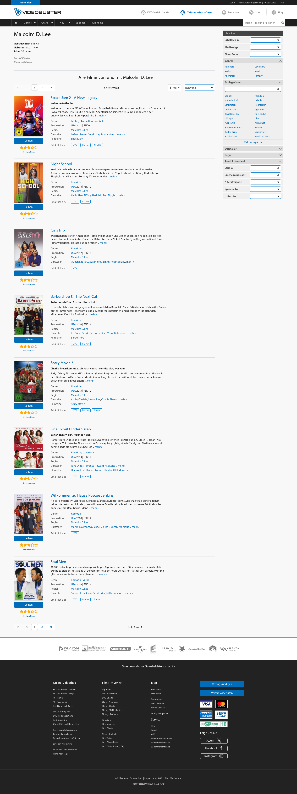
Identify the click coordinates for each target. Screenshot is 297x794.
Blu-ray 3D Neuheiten (112, 710)
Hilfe (153, 726)
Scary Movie (78, 404)
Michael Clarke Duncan (104, 526)
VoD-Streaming (60, 719)
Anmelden (26, 2)
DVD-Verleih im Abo (158, 12)
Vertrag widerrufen (222, 693)
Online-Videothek (64, 683)
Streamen (233, 12)
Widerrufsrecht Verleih (161, 738)
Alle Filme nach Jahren (63, 706)
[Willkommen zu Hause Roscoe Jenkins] (28, 514)
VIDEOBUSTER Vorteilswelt (65, 749)
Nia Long (110, 465)
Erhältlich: (58, 145)
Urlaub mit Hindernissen (71, 428)
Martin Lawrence (80, 526)
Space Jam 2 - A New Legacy (74, 97)
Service (155, 719)
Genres (28, 22)
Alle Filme (97, 22)
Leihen (29, 140)
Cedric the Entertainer (94, 333)
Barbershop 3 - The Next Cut (74, 296)
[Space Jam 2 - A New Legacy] (28, 116)
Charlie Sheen (109, 399)
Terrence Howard (94, 465)
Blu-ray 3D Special (159, 713)
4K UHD (97, 144)
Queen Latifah (79, 261)
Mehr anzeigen (251, 142)
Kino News (156, 693)
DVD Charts (107, 697)
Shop (258, 12)
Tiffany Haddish (93, 195)
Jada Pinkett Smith (99, 261)
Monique (124, 526)
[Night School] (28, 182)
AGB (153, 734)
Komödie (99, 121)
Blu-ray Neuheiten (110, 701)
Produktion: (57, 125)
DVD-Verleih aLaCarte (199, 12)
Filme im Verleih (112, 683)
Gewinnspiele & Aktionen (65, 729)
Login (232, 2)
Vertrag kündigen (222, 684)
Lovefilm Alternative (62, 743)
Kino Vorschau (108, 724)
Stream (97, 410)
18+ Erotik (58, 697)
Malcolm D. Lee (79, 130)
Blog (280, 12)
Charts (44, 22)
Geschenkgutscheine (63, 734)
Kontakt (154, 730)
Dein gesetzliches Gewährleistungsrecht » (148, 666)
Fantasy (75, 121)
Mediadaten (176, 778)
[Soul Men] (28, 580)
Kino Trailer (107, 738)
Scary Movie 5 (62, 362)
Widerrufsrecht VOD (160, 742)
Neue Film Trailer (110, 734)
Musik (85, 580)
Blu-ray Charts (108, 706)
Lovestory (88, 452)
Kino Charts (107, 728)
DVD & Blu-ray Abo (61, 711)
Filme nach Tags (60, 753)
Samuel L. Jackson (81, 593)
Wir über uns (121, 778)
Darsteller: (56, 134)
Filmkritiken (156, 699)
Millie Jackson (114, 593)
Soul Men (58, 561)
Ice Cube (76, 333)
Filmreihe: (56, 138)
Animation (87, 121)
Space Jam (77, 138)
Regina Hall (117, 261)
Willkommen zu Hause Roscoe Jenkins (82, 495)
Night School (61, 163)
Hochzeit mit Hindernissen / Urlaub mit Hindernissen (100, 470)
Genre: (54, 121)
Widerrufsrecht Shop (160, 746)
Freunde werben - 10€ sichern (67, 738)
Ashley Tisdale (79, 399)
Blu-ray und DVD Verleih (64, 689)
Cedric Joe (94, 134)
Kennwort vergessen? (250, 2)
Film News (156, 689)
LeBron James (79, 134)
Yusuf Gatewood (116, 333)
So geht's (80, 22)
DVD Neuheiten (109, 693)
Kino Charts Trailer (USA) (113, 746)
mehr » (102, 115)
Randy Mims (108, 134)
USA (73, 125)
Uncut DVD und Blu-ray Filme (66, 724)
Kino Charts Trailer (110, 742)
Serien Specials (158, 707)
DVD (75, 144)
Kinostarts (106, 719)
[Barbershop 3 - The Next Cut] (28, 315)
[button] (174, 88)
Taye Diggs (77, 465)
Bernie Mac (99, 593)
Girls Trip (58, 230)
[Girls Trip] (28, 249)
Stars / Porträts (157, 703)
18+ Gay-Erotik (60, 701)
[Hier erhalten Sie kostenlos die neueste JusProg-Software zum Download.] (214, 723)
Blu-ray (85, 144)
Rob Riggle (109, 195)
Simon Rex (94, 399)
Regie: (54, 130)
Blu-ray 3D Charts (110, 714)
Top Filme (106, 689)
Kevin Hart (77, 195)
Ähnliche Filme (29, 152)
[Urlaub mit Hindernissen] (28, 447)
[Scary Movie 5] (28, 381)
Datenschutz (136, 778)
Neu (62, 22)
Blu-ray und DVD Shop (63, 693)
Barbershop (77, 337)
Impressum (150, 778)
